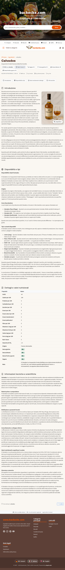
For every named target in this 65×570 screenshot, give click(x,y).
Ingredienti (11, 57)
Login (50, 526)
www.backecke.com (13, 519)
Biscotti (24, 43)
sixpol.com (49, 565)
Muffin (52, 43)
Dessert (45, 43)
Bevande (16, 43)
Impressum (6, 549)
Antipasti (8, 43)
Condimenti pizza (34, 43)
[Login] (63, 47)
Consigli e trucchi (53, 524)
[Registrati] (60, 47)
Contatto (5, 546)
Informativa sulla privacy (9, 552)
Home (5, 57)
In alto (61, 504)
